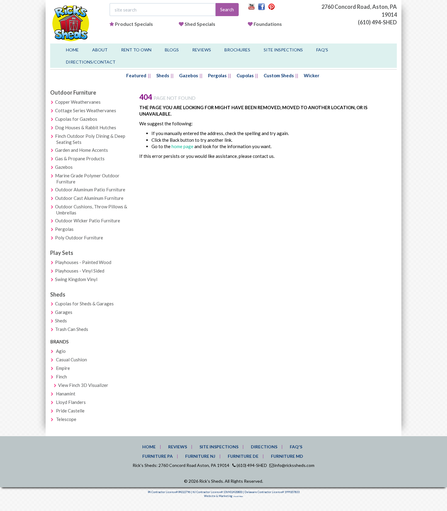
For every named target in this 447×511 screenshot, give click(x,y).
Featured (136, 75)
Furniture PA (157, 456)
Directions (264, 446)
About (100, 49)
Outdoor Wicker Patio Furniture (87, 220)
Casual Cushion (71, 359)
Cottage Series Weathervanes (85, 110)
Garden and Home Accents (81, 150)
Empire (63, 368)
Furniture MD (287, 456)
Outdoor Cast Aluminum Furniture (89, 198)
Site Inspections (283, 49)
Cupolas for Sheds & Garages (84, 303)
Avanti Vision (238, 496)
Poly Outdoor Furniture (79, 237)
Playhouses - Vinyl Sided (79, 270)
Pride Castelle (70, 410)
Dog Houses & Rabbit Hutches (85, 127)
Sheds (162, 75)
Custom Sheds (279, 75)
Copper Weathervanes (78, 102)
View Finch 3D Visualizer (83, 385)
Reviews (201, 49)
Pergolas (217, 75)
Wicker (311, 75)
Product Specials (134, 24)
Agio (61, 351)
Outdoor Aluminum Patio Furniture (90, 189)
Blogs (172, 49)
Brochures (237, 49)
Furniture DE (243, 456)
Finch (61, 376)
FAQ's (322, 49)
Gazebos (188, 75)
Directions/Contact (91, 61)
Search (227, 9)
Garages (63, 312)
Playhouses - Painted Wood (83, 262)
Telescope (66, 419)
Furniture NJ (200, 456)
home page (182, 146)
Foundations (268, 24)
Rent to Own (136, 49)
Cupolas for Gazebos (76, 119)
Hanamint (65, 393)
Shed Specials (200, 24)
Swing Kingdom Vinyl (76, 279)
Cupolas (245, 75)
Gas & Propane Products (80, 158)
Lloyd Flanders (71, 402)
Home (72, 49)
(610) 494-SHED (377, 22)
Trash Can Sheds (71, 329)
